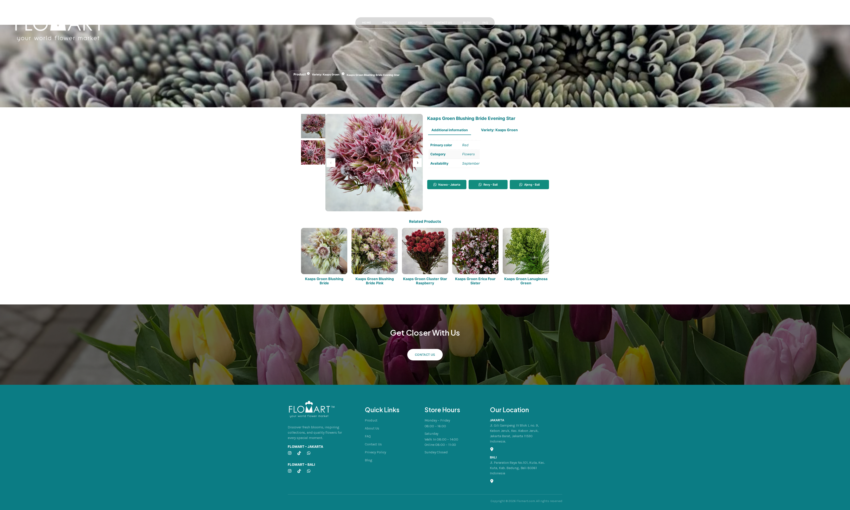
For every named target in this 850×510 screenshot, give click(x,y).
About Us (415, 23)
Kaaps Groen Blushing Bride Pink (374, 281)
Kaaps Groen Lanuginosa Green (525, 281)
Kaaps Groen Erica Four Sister (475, 281)
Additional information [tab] (449, 130)
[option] (313, 152)
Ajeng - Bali (532, 184)
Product (389, 23)
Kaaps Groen (331, 74)
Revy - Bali (490, 184)
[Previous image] (330, 162)
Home (366, 23)
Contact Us (443, 23)
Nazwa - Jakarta (449, 184)
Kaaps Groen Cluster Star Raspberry (425, 281)
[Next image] (417, 162)
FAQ (485, 23)
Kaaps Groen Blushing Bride (324, 281)
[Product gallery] (374, 162)
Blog (467, 23)
